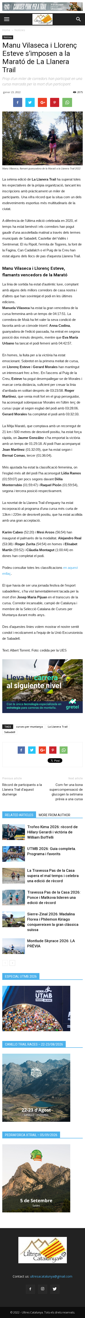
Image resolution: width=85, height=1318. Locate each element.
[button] (78, 19)
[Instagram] (42, 1289)
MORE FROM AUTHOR (54, 815)
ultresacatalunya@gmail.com (51, 1276)
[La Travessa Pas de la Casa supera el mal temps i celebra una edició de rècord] (13, 876)
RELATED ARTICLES (19, 815)
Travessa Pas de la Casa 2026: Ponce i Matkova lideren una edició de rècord (53, 897)
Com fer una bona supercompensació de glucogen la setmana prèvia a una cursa (66, 792)
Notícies (20, 30)
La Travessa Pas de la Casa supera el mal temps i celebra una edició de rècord (53, 875)
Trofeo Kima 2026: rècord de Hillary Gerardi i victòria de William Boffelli (52, 832)
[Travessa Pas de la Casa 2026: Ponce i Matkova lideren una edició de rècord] (13, 897)
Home (6, 30)
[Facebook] (30, 1289)
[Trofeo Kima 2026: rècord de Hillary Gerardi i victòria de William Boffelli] (13, 832)
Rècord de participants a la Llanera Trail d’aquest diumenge (22, 789)
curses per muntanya (29, 726)
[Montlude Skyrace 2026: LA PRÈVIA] (13, 946)
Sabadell (9, 732)
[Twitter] (54, 1289)
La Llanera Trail (58, 726)
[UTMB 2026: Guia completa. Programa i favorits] (13, 854)
